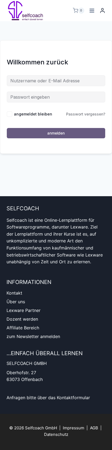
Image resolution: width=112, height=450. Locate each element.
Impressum (73, 427)
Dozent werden (22, 319)
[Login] (102, 10)
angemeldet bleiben (33, 114)
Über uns (16, 301)
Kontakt (14, 293)
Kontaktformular (73, 397)
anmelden (56, 133)
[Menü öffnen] (92, 10)
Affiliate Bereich (23, 327)
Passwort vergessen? (85, 114)
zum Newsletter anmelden (33, 336)
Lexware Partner (24, 310)
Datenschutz (56, 434)
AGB (94, 427)
